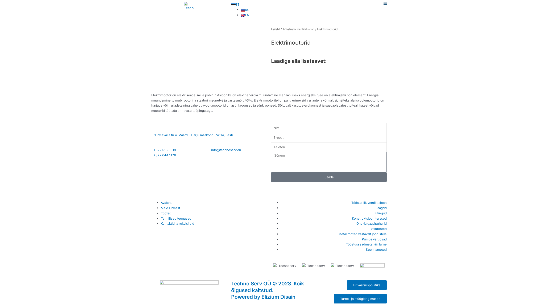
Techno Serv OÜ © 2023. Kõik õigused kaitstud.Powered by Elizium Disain (267, 290)
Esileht (275, 29)
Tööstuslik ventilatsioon (298, 29)
